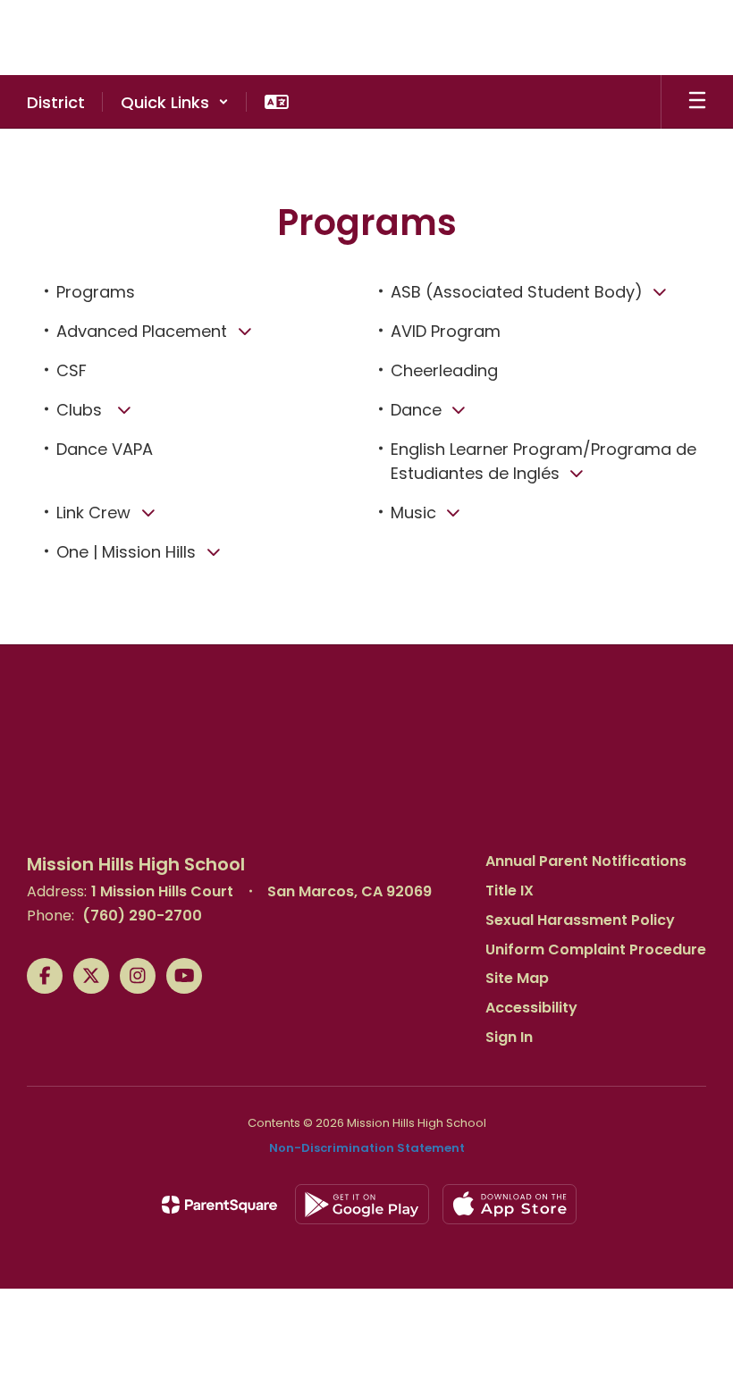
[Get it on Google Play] (362, 1204)
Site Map (517, 978)
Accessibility (531, 1007)
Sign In (509, 1037)
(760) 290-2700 (142, 915)
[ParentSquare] (219, 1204)
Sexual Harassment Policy (580, 920)
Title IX (509, 890)
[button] (175, 102)
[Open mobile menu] (697, 102)
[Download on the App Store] (509, 1204)
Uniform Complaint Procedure (595, 949)
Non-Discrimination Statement (367, 1147)
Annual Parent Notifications (586, 861)
